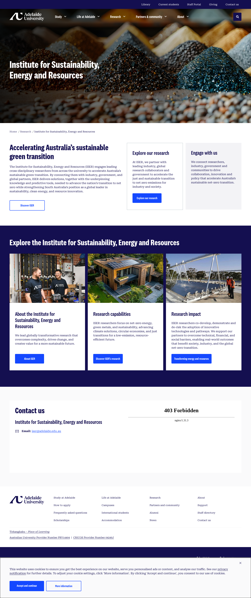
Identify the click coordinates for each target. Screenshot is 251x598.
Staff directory (206, 512)
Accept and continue (27, 586)
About (201, 497)
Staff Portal (194, 4)
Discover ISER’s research (108, 359)
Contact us (232, 4)
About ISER (29, 359)
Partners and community (165, 505)
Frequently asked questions (70, 512)
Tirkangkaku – (30, 531)
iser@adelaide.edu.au (46, 431)
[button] (240, 563)
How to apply (62, 505)
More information (63, 586)
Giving (213, 4)
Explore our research (147, 198)
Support (203, 505)
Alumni (154, 512)
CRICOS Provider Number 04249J (93, 537)
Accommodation (112, 520)
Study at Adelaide (64, 497)
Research (155, 497)
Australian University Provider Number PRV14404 (40, 537)
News (153, 520)
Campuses (108, 505)
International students (115, 512)
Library (145, 4)
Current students (168, 4)
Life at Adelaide (111, 497)
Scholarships (61, 520)
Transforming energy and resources (191, 359)
